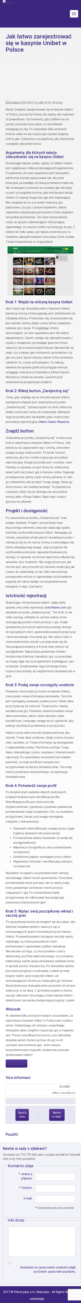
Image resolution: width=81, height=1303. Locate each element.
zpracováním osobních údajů (57, 1267)
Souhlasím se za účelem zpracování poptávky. (48, 1270)
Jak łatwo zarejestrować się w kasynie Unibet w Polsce (39, 43)
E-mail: (28, 1198)
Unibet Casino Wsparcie (53, 422)
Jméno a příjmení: (25, 1176)
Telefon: (25, 1188)
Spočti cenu (16, 1063)
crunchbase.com (55, 607)
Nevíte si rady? (57, 1114)
